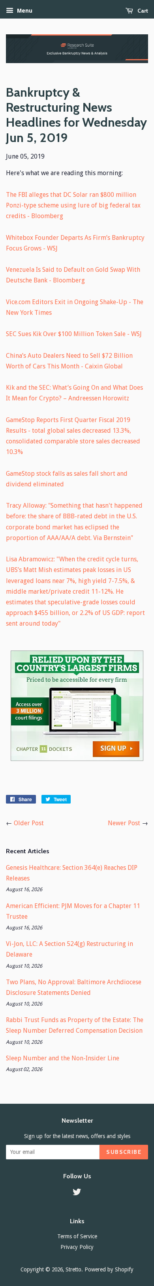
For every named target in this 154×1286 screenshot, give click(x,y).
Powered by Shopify (109, 1269)
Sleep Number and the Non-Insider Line (62, 1058)
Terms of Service (77, 1236)
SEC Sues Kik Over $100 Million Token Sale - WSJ (74, 334)
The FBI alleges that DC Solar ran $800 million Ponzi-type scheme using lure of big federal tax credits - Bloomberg (73, 205)
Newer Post (124, 823)
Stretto (73, 1269)
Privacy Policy (77, 1247)
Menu (23, 10)
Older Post (29, 823)
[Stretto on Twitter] (77, 1193)
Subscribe (123, 1151)
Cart (142, 10)
